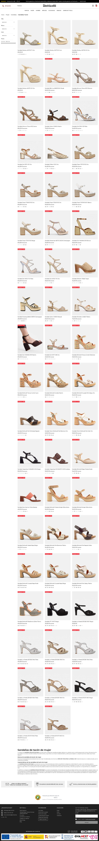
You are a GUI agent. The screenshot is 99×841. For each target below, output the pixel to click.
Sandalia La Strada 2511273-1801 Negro (82, 697)
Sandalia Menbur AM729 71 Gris (26, 50)
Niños (58, 812)
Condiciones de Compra (43, 815)
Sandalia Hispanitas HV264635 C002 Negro (29, 469)
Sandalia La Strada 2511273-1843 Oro (54, 736)
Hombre (59, 813)
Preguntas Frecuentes (43, 817)
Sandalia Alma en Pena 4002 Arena (27, 126)
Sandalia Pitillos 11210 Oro (52, 164)
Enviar (86, 822)
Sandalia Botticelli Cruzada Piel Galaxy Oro (83, 393)
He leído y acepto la (86, 819)
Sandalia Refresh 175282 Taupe (80, 278)
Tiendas (19, 5)
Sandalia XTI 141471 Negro (52, 621)
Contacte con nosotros (25, 816)
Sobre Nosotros (23, 810)
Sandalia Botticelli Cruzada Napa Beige (55, 583)
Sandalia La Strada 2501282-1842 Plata (28, 659)
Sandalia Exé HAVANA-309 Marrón (27, 355)
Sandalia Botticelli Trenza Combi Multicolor (83, 355)
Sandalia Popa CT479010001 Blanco (81, 202)
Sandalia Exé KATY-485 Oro (52, 355)
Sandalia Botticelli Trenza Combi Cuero (28, 393)
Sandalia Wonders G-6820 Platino (81, 317)
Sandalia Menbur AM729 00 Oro (80, 50)
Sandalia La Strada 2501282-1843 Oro (55, 659)
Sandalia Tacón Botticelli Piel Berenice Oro (56, 431)
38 (22, 54)
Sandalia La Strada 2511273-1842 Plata (28, 736)
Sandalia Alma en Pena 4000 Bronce (82, 88)
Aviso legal (40, 810)
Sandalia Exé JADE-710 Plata (25, 278)
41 (27, 663)
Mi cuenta (22, 815)
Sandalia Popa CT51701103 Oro (80, 164)
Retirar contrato (43, 819)
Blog (21, 821)
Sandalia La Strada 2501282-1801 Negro (82, 621)
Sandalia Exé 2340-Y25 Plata (79, 126)
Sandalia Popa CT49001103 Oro (26, 202)
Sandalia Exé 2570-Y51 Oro (25, 164)
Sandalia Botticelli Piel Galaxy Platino (82, 583)
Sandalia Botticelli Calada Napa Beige (28, 545)
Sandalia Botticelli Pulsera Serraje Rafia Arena (57, 507)
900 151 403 (83, 1)
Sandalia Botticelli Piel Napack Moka (82, 545)
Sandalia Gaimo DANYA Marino (53, 126)
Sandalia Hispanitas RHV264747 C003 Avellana (57, 469)
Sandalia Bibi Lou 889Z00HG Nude (54, 88)
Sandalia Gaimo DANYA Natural (53, 317)
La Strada (71, 758)
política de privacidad (90, 819)
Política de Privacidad (43, 812)
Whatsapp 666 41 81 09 (9, 810)
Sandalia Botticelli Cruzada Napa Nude (28, 583)
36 (72, 54)
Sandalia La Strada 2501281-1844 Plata (28, 697)
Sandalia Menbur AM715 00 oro (53, 50)
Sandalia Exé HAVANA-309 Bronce (81, 240)
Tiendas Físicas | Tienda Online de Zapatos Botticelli (27, 813)
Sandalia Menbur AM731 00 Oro (26, 88)
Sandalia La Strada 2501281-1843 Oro (55, 697)
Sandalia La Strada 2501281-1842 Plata (82, 659)
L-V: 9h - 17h (4, 817)
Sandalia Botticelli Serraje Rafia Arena (82, 507)
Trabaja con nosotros (24, 818)
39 (23, 54)
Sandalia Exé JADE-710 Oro (52, 278)
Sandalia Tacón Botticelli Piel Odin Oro (82, 431)
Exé (75, 758)
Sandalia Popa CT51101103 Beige (26, 240)
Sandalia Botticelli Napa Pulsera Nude (82, 469)
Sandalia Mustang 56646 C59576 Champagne (30, 317)
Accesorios (59, 815)
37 (20, 54)
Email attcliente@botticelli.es (10, 814)
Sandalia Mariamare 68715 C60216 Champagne (57, 240)
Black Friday (22, 820)
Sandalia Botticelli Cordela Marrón (54, 393)
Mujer (58, 810)
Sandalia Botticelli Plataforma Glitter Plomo (29, 621)
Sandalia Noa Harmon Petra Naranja (27, 507)
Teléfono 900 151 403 (8, 812)
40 (25, 168)
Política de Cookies (42, 813)
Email (76, 813)
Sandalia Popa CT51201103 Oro (53, 202)
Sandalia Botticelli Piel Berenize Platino (55, 545)
